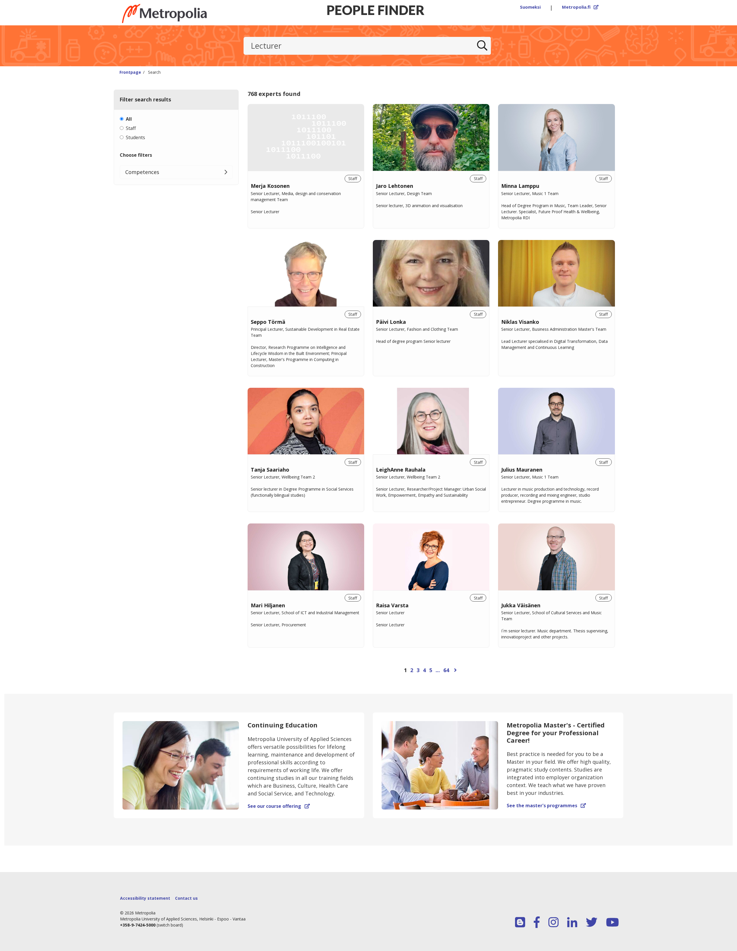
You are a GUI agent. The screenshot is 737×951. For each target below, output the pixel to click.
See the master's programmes (546, 805)
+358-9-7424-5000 (137, 925)
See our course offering (279, 806)
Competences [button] (142, 172)
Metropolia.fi (580, 7)
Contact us (186, 898)
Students (135, 137)
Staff (131, 128)
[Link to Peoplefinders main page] (178, 13)
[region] (431, 396)
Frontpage (130, 72)
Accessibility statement (145, 898)
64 (446, 670)
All (129, 119)
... (438, 670)
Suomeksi (530, 7)
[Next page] (455, 670)
